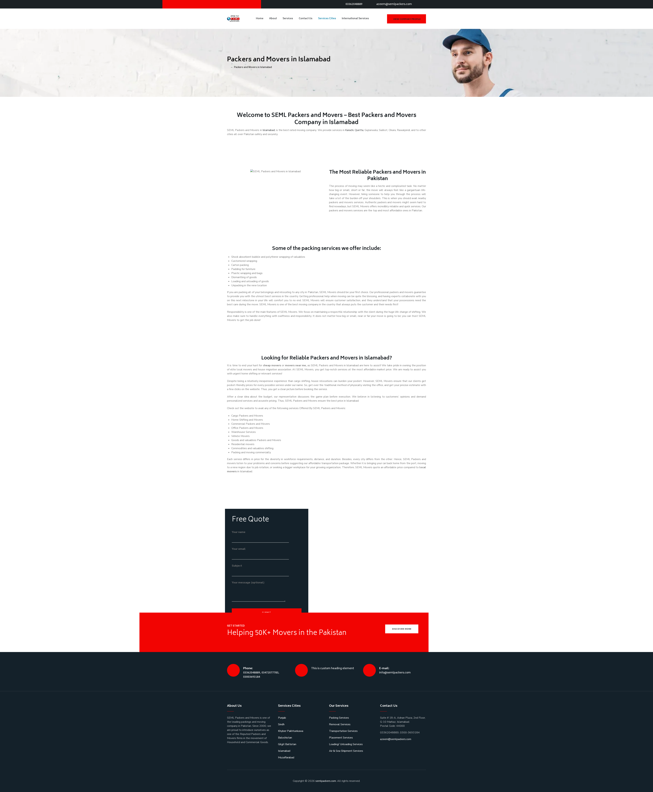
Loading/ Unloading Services (346, 744)
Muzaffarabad (286, 757)
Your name (238, 532)
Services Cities (327, 18)
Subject (237, 566)
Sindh (281, 724)
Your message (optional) (248, 582)
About (273, 18)
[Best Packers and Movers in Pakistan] (233, 18)
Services (288, 18)
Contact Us (305, 18)
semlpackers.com (325, 781)
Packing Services (339, 718)
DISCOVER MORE (401, 629)
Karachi (349, 130)
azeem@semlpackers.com (394, 4)
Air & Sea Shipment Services (346, 751)
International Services (355, 18)
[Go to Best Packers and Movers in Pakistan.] (228, 67)
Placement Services (341, 738)
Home (259, 18)
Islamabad (269, 130)
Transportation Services (343, 731)
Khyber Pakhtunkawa (290, 731)
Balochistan (285, 738)
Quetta (359, 130)
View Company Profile (407, 19)
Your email (239, 549)
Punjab (282, 718)
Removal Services (339, 724)
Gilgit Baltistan (287, 744)
